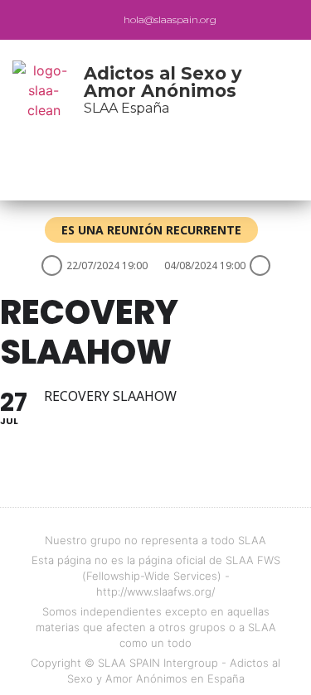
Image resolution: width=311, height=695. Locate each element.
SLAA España (126, 108)
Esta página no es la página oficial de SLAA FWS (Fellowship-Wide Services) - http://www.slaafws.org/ (156, 575)
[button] (144, 170)
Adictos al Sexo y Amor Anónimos (163, 82)
